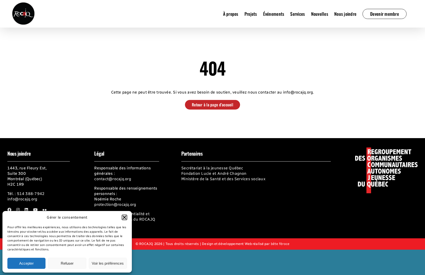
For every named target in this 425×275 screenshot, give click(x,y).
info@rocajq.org (22, 199)
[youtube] (35, 210)
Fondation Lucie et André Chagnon (214, 173)
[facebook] (9, 210)
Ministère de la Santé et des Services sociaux (223, 179)
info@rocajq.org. (298, 92)
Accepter (26, 263)
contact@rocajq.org (112, 179)
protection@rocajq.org (115, 204)
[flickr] (44, 210)
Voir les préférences (108, 263)
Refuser (67, 263)
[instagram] (18, 210)
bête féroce (280, 244)
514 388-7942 (31, 193)
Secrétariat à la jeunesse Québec (212, 168)
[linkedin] (26, 210)
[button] (124, 217)
